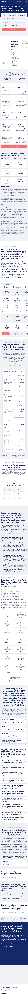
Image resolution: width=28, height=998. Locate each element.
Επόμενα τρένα (19, 450)
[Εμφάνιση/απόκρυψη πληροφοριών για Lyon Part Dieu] (25, 863)
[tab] (7, 79)
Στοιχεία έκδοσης (5, 987)
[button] (8, 22)
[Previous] (5, 484)
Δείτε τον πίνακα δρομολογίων (7, 182)
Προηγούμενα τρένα (9, 450)
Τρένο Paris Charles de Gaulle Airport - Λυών (12, 912)
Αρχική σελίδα (4, 918)
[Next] (24, 74)
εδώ (16, 456)
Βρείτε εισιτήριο (7, 166)
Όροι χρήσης (15, 987)
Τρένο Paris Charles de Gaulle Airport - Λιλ (11, 877)
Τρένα (11, 918)
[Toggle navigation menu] (26, 2)
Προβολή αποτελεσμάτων (13, 365)
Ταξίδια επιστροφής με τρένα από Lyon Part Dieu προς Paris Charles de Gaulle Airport (14, 897)
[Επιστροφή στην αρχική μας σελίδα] (3, 2)
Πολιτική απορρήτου (6, 990)
